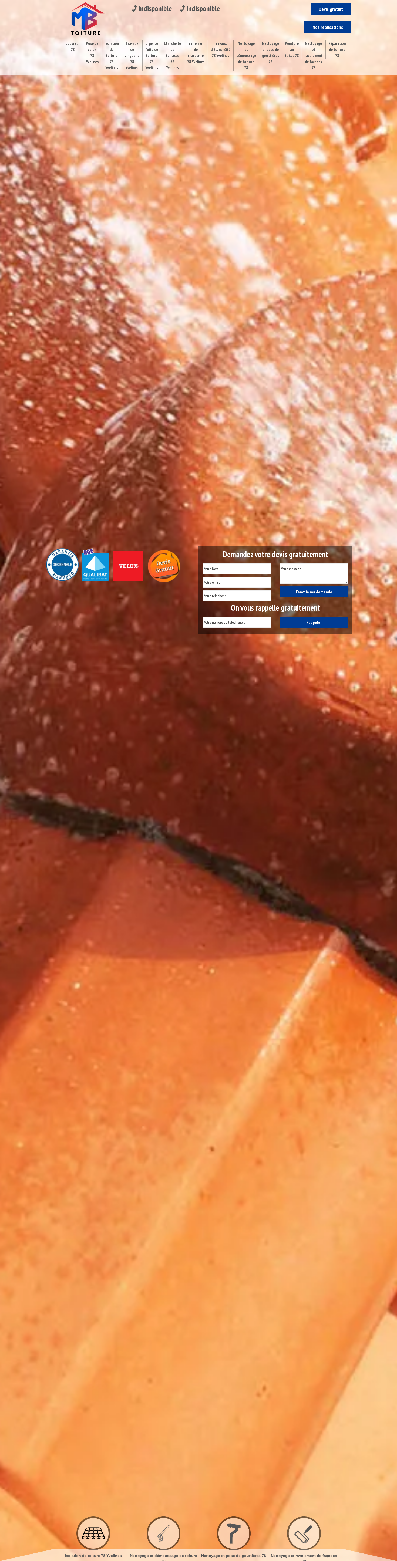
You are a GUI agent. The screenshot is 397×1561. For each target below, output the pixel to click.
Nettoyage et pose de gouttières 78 (270, 52)
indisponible (155, 8)
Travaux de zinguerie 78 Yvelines (132, 55)
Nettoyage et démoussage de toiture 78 (246, 55)
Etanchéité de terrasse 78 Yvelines (172, 55)
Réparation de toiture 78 (337, 49)
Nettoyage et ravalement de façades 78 (313, 55)
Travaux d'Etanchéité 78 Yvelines (220, 49)
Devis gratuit (331, 9)
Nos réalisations (327, 27)
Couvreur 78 (72, 46)
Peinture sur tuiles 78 (292, 49)
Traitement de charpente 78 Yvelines (196, 52)
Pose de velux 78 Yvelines (92, 52)
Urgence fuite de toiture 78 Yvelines (151, 55)
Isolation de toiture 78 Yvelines (112, 55)
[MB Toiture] (86, 18)
